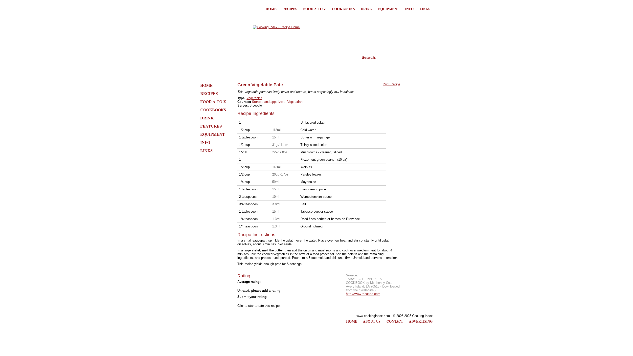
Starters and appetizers (268, 102)
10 (284, 301)
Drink (366, 8)
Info (409, 8)
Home (271, 8)
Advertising (421, 321)
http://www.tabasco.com (363, 294)
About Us (372, 321)
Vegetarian (294, 102)
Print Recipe (391, 84)
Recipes (289, 8)
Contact (394, 321)
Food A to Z (314, 8)
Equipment (388, 8)
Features (211, 126)
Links (425, 8)
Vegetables (254, 98)
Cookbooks (343, 8)
